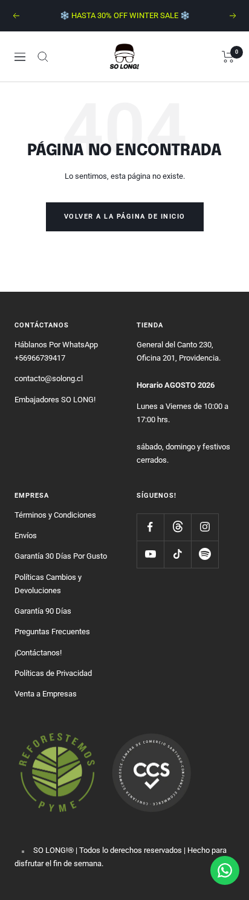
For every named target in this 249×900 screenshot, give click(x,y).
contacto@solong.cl (49, 378)
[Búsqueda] (42, 56)
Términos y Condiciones (55, 514)
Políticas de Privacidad (53, 673)
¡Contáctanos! (38, 652)
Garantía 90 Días (43, 611)
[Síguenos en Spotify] (204, 554)
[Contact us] (224, 870)
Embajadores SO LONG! (55, 399)
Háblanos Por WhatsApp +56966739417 (56, 351)
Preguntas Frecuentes (52, 631)
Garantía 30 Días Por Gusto (61, 556)
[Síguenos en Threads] (177, 527)
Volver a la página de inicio (125, 216)
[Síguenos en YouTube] (150, 554)
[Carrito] (228, 57)
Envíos (26, 535)
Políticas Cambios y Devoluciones (48, 584)
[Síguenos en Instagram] (204, 527)
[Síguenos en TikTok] (177, 554)
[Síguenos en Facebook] (150, 527)
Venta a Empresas (46, 693)
